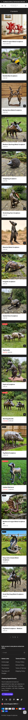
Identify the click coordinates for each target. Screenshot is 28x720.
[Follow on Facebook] (2, 700)
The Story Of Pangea (5, 672)
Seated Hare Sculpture (10, 316)
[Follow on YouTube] (18, 700)
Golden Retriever (8, 487)
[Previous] (1, 2)
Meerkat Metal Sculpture (11, 247)
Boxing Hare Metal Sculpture (12, 110)
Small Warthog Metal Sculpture (13, 594)
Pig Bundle (6, 350)
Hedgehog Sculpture (9, 178)
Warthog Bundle (8, 418)
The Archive (5, 668)
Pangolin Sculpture (9, 281)
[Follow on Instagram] (10, 700)
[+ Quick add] (24, 37)
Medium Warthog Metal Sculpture (14, 144)
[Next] (26, 2)
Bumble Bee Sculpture (10, 76)
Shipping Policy (20, 671)
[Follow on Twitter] (6, 700)
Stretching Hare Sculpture (11, 213)
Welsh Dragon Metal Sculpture (13, 41)
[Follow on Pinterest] (14, 700)
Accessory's (5, 665)
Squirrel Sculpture (9, 384)
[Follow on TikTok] (22, 700)
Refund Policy (20, 665)
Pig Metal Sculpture (9, 453)
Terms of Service (21, 668)
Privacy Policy (20, 662)
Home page (5, 662)
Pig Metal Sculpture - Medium (12, 628)
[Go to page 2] (17, 637)
